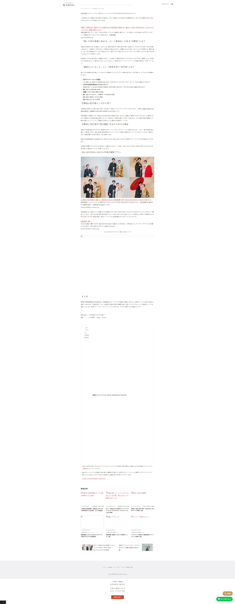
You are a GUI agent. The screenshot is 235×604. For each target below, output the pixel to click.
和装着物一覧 (85, 221)
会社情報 (110, 567)
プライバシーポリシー (117, 567)
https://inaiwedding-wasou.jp (94, 478)
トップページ (104, 567)
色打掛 (104, 317)
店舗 (171, 4)
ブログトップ (164, 4)
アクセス (123, 567)
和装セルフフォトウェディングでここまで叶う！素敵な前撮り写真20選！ (129, 548)
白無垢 (98, 317)
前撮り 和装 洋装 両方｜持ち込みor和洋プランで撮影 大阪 (142, 509)
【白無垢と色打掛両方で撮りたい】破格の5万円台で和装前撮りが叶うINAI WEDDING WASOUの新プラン (116, 200)
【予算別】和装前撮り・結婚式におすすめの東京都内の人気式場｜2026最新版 (92, 509)
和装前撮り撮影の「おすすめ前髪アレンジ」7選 (117, 535)
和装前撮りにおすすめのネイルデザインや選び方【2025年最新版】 (92, 535)
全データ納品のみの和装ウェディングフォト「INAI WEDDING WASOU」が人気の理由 (117, 510)
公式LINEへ (118, 597)
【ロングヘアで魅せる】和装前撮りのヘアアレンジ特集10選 (142, 535)
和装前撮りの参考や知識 (98, 8)
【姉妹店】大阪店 (129, 567)
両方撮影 (92, 317)
